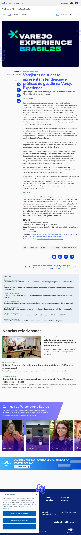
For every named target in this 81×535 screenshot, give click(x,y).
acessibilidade (63, 3)
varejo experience (69, 248)
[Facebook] (19, 95)
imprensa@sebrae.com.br (69, 267)
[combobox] (24, 9)
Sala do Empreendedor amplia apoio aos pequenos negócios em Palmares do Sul (60, 343)
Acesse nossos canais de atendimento (58, 265)
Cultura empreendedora (49, 513)
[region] (19, 512)
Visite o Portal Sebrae (64, 522)
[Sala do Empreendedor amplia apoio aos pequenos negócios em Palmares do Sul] (21, 347)
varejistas (55, 248)
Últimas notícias (49, 499)
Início (16, 15)
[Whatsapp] (19, 84)
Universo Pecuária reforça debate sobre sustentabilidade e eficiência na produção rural (37, 366)
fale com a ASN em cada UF (51, 269)
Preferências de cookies (19, 527)
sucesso (44, 248)
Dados (65, 512)
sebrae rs (34, 248)
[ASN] (40, 489)
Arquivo (72, 512)
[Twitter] (19, 90)
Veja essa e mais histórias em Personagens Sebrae (18, 415)
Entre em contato (65, 499)
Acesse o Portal (21, 467)
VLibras (76, 3)
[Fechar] (36, 495)
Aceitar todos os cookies (19, 513)
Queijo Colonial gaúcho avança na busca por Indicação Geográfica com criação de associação (37, 380)
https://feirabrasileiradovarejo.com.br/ (50, 239)
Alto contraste (71, 3)
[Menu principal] (4, 14)
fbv (25, 248)
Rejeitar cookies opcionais (19, 520)
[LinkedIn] (19, 101)
